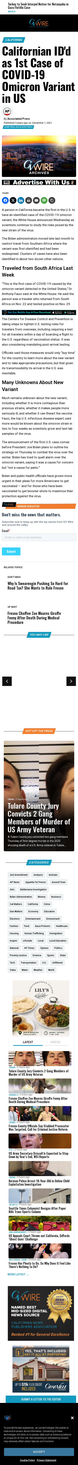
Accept (39, 1452)
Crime (11, 799)
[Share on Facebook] (5, 200)
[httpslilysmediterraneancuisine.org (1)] (40, 1035)
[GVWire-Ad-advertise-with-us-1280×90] (39, 184)
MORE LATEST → (18, 1274)
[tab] (27, 1042)
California (14, 40)
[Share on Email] (36, 200)
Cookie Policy (27, 1460)
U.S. (10, 691)
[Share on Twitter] (13, 200)
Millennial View (18, 1260)
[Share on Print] (28, 200)
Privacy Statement (46, 1460)
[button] (72, 1418)
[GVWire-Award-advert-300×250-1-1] (41, 1339)
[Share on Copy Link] (51, 200)
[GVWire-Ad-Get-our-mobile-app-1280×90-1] (39, 314)
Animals (13, 1095)
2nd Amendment (18, 1232)
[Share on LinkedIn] (20, 200)
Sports (13, 1205)
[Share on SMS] (44, 200)
